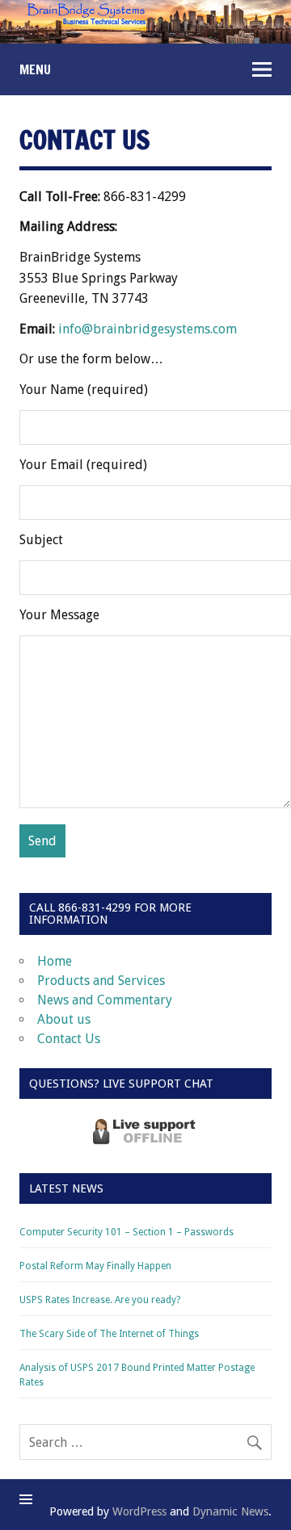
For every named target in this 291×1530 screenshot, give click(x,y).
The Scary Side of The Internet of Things (109, 1333)
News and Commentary (104, 1000)
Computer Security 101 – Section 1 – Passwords (126, 1232)
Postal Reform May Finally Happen (95, 1266)
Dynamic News (230, 1511)
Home (54, 961)
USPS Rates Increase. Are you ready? (99, 1300)
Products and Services (101, 980)
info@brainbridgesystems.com (147, 329)
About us (64, 1019)
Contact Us (68, 1038)
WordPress (139, 1511)
